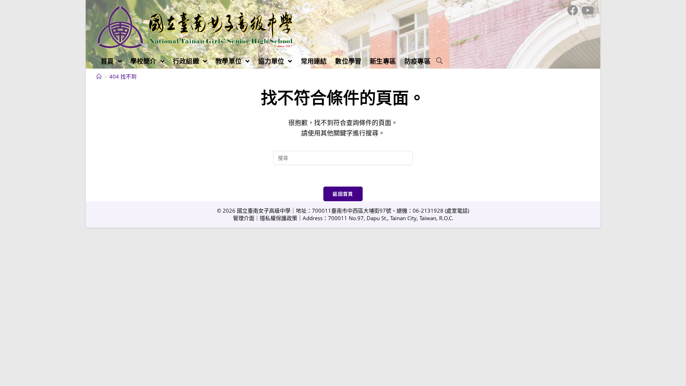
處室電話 (457, 210)
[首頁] (99, 76)
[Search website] (439, 61)
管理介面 (243, 218)
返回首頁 (343, 193)
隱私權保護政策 (278, 218)
